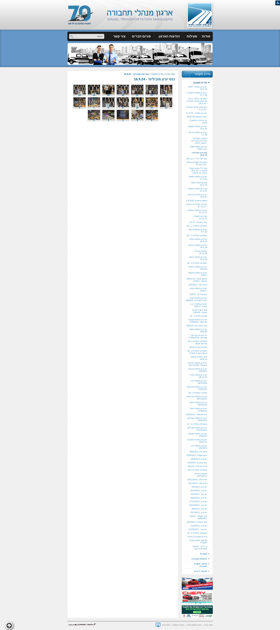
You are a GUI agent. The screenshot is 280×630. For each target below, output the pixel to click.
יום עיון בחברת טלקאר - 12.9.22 (197, 189)
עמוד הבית (170, 74)
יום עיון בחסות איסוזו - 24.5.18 (197, 258)
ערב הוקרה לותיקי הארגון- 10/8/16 (199, 311)
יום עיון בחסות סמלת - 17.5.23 (197, 177)
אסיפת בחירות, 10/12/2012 (200, 474)
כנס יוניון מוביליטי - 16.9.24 (154, 79)
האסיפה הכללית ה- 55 (197, 533)
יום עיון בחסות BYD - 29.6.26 (198, 88)
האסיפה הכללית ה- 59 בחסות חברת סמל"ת (197, 352)
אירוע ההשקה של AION (197, 117)
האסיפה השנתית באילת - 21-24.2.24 (196, 163)
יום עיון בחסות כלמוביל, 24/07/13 (197, 441)
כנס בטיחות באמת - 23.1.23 (198, 183)
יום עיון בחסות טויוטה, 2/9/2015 (197, 370)
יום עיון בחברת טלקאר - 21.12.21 (197, 211)
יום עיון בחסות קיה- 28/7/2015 (198, 382)
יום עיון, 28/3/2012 (198, 498)
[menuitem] (206, 36)
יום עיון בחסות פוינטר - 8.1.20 (197, 230)
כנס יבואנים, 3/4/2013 (197, 462)
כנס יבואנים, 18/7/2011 (197, 522)
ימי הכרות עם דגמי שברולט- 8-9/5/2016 (198, 336)
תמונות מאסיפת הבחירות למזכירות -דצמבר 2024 (199, 140)
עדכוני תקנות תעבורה (200, 565)
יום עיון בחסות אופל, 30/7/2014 (198, 403)
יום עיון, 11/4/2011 (198, 526)
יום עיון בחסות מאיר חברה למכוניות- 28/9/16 (196, 299)
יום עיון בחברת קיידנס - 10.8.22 (197, 195)
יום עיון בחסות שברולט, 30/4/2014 (197, 419)
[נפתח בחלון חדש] (158, 625)
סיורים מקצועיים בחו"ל (197, 536)
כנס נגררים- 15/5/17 (198, 294)
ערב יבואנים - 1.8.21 (198, 222)
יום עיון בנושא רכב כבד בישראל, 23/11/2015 (197, 364)
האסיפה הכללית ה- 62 (197, 263)
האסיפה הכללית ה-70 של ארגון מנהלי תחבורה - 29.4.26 (197, 101)
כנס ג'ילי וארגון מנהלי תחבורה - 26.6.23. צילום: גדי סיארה (198, 170)
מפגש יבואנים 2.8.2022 (196, 200)
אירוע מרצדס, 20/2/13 (197, 466)
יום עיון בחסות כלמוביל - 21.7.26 (196, 94)
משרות (203, 554)
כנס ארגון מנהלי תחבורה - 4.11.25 (196, 108)
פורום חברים (141, 36)
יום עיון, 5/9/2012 (199, 487)
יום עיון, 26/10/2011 (198, 505)
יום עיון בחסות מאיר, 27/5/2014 (198, 409)
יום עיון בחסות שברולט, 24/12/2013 (197, 429)
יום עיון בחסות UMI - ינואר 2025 (198, 147)
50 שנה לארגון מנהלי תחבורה (198, 541)
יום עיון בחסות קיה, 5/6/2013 (198, 446)
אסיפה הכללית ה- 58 (198, 393)
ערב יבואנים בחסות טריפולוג (198, 358)
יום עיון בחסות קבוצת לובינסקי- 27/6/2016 (197, 320)
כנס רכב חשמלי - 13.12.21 (199, 217)
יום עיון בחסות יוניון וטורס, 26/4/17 (198, 305)
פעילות (192, 36)
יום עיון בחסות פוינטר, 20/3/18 (197, 268)
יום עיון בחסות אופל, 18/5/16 (198, 330)
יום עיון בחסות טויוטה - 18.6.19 (197, 246)
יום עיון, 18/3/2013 (198, 459)
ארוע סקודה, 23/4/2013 (196, 455)
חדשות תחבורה (199, 559)
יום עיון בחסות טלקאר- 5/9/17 (197, 274)
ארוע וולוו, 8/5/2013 (198, 451)
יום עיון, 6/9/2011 (199, 509)
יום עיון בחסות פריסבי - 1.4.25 (197, 133)
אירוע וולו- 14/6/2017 (197, 285)
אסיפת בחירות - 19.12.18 (200, 252)
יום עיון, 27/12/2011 (198, 501)
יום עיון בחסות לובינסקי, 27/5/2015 (196, 388)
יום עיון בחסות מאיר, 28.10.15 (198, 376)
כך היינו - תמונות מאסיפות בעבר (199, 547)
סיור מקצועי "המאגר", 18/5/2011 (197, 517)
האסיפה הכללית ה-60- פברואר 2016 (197, 342)
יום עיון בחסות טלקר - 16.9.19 (197, 240)
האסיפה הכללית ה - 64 (197, 226)
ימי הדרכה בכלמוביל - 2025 (197, 121)
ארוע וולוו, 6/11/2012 (198, 483)
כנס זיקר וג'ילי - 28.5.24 (196, 158)
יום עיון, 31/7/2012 (198, 490)
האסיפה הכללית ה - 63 (197, 235)
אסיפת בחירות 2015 (198, 347)
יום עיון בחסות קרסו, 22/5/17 (198, 289)
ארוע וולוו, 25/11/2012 (197, 479)
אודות (206, 36)
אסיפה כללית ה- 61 (198, 316)
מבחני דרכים (200, 571)
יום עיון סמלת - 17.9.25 (196, 113)
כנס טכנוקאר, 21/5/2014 (196, 414)
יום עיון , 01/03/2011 (198, 529)
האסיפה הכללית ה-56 (197, 470)
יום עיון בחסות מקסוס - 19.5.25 (197, 127)
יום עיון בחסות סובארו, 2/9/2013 (197, 435)
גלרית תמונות (157, 74)
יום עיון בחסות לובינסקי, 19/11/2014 (196, 397)
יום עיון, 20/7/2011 (198, 512)
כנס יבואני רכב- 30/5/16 (196, 325)
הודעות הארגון (169, 36)
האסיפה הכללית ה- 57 (197, 424)
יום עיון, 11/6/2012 (198, 494)
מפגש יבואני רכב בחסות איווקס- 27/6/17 (196, 280)
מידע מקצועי (202, 74)
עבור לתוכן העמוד (140, 3)
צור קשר (119, 36)
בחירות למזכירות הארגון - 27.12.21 (196, 205)
